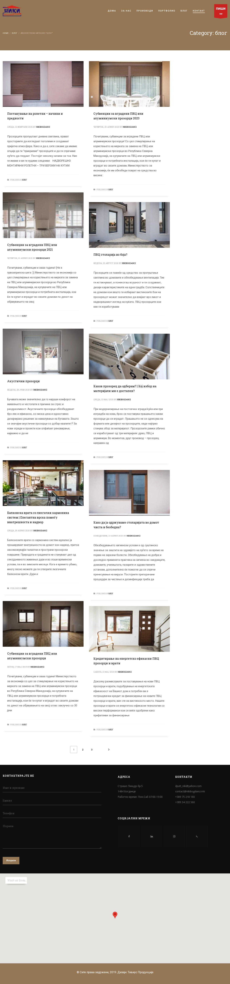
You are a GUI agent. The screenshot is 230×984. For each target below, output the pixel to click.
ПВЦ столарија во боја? (110, 254)
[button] (115, 915)
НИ (221, 11)
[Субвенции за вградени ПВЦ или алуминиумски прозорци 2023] (129, 84)
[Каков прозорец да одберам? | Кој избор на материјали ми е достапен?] (129, 356)
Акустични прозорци (23, 381)
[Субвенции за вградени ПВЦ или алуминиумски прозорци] (43, 624)
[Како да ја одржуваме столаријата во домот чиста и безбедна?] (129, 492)
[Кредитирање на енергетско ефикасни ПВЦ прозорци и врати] (129, 629)
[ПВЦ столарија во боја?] (129, 225)
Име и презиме (14, 787)
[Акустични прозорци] (43, 351)
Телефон (9, 813)
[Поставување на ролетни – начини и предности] (43, 84)
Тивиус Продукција (140, 972)
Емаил (7, 800)
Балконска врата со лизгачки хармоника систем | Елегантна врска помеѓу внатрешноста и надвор (38, 517)
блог (24, 180)
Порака (8, 826)
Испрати (11, 860)
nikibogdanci (43, 126)
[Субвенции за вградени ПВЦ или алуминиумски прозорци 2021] (43, 215)
